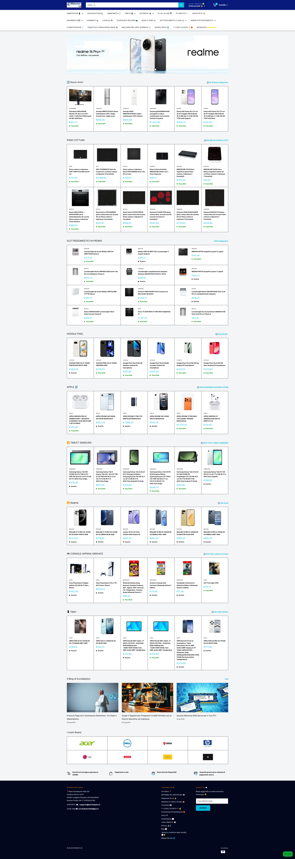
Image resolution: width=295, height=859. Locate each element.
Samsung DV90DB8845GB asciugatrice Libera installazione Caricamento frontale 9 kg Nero (160, 114)
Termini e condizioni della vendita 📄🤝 (173, 833)
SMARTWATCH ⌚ (114, 13)
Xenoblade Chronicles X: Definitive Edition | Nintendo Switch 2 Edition (187, 585)
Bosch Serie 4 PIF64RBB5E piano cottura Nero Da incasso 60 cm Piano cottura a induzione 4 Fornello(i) (107, 215)
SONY (71, 580)
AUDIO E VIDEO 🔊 (149, 20)
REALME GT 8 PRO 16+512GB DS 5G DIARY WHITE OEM (80, 533)
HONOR (179, 108)
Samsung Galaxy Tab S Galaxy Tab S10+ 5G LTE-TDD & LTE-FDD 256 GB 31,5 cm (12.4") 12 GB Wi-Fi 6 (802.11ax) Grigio (107, 476)
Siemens (152, 209)
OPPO (71, 638)
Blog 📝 (164, 829)
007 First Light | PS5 (211, 583)
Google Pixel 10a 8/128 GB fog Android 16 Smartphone (188, 364)
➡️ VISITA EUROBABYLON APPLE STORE (213, 387)
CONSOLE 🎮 (107, 20)
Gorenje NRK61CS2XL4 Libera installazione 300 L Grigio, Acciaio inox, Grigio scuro (107, 113)
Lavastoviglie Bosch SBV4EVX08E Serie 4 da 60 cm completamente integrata (208, 293)
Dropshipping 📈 (167, 819)
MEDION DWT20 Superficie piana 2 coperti (207, 271)
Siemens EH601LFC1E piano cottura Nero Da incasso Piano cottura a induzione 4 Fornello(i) (215, 215)
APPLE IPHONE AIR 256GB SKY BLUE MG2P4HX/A (105, 417)
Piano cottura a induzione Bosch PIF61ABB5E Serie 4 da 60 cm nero (134, 171)
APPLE (71, 413)
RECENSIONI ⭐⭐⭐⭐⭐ (207, 27)
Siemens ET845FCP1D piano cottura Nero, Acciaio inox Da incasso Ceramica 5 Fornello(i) (160, 215)
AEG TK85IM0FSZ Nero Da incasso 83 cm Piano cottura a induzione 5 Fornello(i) (106, 171)
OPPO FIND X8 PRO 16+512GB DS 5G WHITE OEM (214, 642)
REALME (71, 529)
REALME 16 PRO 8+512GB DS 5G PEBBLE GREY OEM (214, 533)
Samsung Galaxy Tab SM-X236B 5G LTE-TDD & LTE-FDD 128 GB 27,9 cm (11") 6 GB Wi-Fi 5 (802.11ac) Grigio (80, 475)
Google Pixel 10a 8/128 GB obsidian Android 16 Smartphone (132, 365)
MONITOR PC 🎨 (198, 13)
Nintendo (126, 580)
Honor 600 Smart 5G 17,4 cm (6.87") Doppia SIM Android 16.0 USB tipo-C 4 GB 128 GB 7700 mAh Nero (214, 114)
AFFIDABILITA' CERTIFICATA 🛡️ (173, 795)
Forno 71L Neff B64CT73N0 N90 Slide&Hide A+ (154, 313)
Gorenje (99, 108)
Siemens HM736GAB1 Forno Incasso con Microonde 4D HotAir (153, 293)
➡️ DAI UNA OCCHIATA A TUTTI (216, 140)
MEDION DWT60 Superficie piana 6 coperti (207, 251)
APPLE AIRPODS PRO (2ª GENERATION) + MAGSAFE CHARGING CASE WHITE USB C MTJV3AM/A (80, 419)
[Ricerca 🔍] (181, 5)
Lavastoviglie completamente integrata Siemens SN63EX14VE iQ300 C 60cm (152, 273)
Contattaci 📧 (166, 805)
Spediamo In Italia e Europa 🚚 (172, 802)
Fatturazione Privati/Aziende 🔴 (173, 812)
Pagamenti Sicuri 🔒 (168, 798)
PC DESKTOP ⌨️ (182, 13)
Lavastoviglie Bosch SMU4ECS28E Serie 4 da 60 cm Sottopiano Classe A (101, 273)
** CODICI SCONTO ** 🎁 (183, 27)
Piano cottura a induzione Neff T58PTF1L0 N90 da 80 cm (79, 171)
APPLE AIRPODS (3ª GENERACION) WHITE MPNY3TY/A (212, 418)
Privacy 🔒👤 (166, 826)
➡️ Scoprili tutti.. (222, 334)
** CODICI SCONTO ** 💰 (171, 808)
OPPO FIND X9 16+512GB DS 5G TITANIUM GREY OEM (79, 642)
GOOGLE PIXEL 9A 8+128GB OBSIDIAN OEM (106, 364)
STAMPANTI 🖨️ (92, 20)
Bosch (125, 166)
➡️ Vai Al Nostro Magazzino (218, 82)
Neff (70, 166)
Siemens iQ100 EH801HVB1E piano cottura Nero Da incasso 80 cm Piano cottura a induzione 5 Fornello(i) (188, 215)
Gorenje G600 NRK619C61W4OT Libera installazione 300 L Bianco (133, 113)
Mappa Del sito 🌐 (168, 838)
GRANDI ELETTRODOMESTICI (201, 20)
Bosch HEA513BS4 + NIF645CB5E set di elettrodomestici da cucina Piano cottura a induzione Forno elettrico (79, 216)
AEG (97, 166)
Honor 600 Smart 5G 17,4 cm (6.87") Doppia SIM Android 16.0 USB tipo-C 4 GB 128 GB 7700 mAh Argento (187, 114)
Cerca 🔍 (164, 815)
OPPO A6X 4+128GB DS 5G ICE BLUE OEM (106, 642)
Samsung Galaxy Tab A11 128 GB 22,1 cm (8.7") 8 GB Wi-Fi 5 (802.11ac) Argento (215, 474)
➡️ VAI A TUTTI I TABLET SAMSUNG (215, 443)
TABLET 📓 (129, 13)
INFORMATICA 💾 (73, 20)
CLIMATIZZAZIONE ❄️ (75, 27)
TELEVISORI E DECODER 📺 (127, 20)
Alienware (72, 108)
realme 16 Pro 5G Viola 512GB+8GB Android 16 (131, 533)
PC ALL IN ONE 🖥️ (165, 13)
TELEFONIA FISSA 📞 (95, 13)
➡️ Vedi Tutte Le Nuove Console (216, 554)
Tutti (227, 679)
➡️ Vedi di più (223, 503)
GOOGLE (71, 360)
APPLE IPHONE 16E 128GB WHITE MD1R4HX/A (159, 417)
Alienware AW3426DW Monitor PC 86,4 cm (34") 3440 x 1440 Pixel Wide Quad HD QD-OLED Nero (80, 114)
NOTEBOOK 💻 (145, 13)
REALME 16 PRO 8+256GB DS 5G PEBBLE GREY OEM (160, 533)
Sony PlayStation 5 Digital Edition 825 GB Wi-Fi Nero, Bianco (79, 585)
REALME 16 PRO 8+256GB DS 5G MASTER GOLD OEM (187, 533)
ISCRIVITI (203, 808)
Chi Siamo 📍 (166, 791)
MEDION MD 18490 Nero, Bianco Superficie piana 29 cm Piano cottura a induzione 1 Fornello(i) (214, 172)
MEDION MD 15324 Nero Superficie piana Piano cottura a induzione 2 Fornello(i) (185, 172)
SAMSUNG (153, 108)
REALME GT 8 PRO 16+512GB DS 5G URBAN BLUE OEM (106, 533)
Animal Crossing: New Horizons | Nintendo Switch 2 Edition (160, 585)
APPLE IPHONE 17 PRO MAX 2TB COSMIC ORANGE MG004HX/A (187, 418)
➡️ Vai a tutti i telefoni (220, 612)
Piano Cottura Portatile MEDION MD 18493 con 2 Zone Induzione (159, 171)
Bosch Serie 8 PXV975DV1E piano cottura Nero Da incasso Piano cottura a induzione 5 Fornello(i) (134, 215)
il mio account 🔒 (196, 6)
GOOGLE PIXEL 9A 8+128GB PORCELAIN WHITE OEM (79, 364)
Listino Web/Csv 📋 (168, 822)
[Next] (228, 109)
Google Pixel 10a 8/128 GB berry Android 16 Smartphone (214, 364)
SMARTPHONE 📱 (73, 13)
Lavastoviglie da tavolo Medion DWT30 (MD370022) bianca (98, 253)
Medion (152, 166)
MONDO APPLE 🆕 (162, 27)
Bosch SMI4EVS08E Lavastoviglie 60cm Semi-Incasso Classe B (99, 313)
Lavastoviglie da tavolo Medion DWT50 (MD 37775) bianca (100, 293)
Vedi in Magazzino (221, 241)
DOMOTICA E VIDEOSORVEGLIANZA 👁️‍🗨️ (103, 27)
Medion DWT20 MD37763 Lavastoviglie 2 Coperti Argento (153, 253)
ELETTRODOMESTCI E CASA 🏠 (172, 20)
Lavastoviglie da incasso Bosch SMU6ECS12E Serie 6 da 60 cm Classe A (208, 313)
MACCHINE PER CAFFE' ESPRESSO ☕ (136, 27)
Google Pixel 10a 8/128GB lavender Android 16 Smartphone (159, 365)
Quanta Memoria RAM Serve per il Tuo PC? (196, 715)
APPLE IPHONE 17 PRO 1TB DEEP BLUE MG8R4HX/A (132, 417)
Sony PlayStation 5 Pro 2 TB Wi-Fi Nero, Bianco (106, 584)
